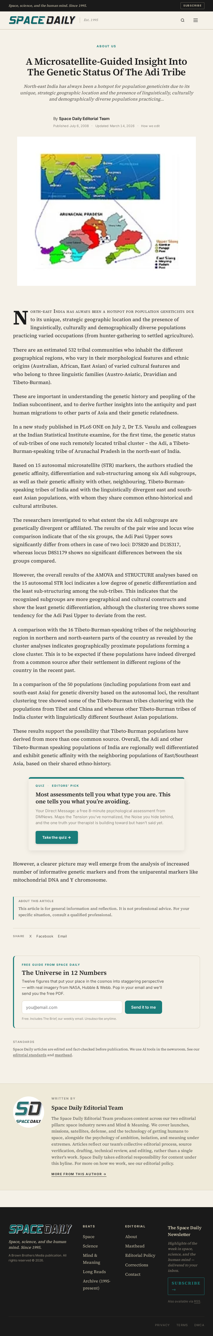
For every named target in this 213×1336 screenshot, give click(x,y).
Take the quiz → (56, 837)
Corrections (136, 1265)
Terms (182, 1325)
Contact (133, 1274)
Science (90, 1246)
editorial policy (158, 1163)
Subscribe (192, 5)
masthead (63, 1054)
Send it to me (143, 1007)
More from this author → (78, 1174)
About (131, 1236)
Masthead (135, 1246)
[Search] (182, 20)
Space (89, 1236)
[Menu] (195, 20)
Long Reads (94, 1271)
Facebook (44, 936)
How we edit (150, 126)
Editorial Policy (140, 1255)
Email (62, 936)
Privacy (162, 1325)
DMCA (199, 1325)
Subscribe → (186, 1286)
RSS (197, 1301)
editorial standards (29, 1054)
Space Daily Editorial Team (84, 118)
